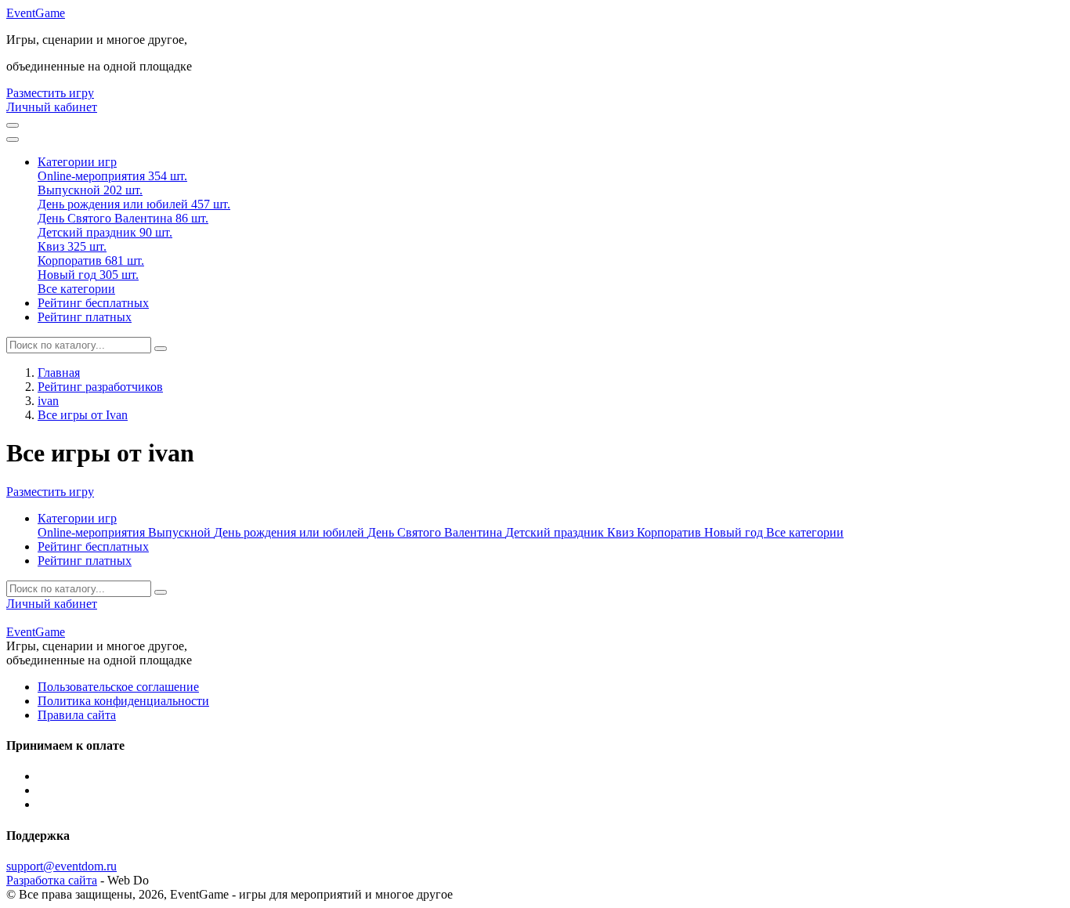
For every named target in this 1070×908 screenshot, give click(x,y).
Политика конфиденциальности (123, 700)
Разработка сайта (51, 880)
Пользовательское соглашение (118, 686)
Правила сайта (77, 715)
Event (35, 13)
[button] (77, 161)
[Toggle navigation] (12, 139)
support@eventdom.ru (61, 866)
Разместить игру (50, 92)
